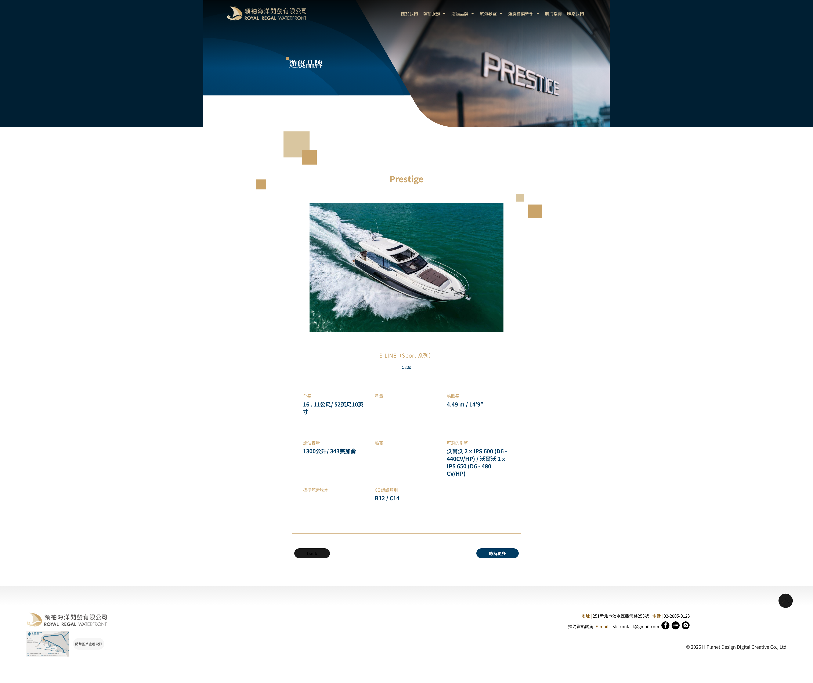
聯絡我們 (575, 13)
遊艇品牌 (459, 13)
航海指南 (553, 13)
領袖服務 (431, 13)
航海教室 (488, 13)
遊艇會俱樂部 (521, 13)
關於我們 (409, 13)
